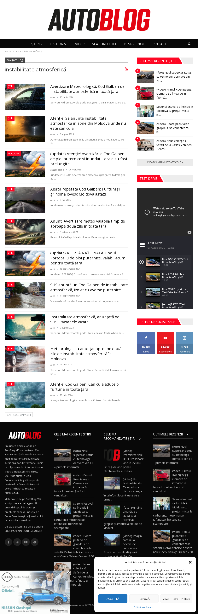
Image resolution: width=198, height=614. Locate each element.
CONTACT (158, 44)
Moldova (14, 153)
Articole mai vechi (19, 415)
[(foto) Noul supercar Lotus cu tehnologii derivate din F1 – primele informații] (145, 76)
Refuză (144, 598)
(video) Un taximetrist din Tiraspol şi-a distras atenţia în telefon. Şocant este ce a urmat (123, 489)
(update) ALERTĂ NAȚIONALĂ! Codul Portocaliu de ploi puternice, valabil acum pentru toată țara (87, 258)
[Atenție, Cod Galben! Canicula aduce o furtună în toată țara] (25, 395)
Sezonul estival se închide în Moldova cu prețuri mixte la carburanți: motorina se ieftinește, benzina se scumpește (73, 515)
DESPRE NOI (134, 44)
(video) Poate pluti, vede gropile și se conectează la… (172, 128)
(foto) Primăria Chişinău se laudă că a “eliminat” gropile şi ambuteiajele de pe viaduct (123, 518)
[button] (190, 562)
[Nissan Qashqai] (35, 592)
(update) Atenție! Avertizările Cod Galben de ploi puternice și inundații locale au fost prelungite (88, 158)
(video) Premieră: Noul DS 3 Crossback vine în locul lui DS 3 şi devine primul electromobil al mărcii (123, 461)
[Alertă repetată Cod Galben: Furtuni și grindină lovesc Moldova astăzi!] (25, 200)
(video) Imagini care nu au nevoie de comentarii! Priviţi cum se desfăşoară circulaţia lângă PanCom (123, 546)
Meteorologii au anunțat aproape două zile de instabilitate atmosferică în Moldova (85, 353)
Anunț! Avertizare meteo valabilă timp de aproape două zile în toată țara (87, 223)
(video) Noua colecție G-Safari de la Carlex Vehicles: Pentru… (174, 145)
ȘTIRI (35, 44)
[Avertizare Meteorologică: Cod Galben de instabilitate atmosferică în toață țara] (25, 97)
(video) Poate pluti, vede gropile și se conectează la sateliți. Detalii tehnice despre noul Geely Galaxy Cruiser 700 (74, 546)
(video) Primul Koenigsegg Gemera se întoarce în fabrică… (174, 93)
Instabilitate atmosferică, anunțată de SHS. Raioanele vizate (84, 319)
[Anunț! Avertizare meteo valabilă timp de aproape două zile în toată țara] (25, 232)
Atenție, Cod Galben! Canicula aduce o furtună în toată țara (84, 387)
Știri (10, 86)
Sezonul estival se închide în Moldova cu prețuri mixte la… (174, 111)
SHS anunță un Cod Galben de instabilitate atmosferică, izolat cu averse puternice (89, 287)
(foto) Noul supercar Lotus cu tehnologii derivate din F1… (174, 76)
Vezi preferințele (176, 598)
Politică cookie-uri (143, 607)
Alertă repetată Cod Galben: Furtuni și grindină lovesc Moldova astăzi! (85, 191)
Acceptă (113, 598)
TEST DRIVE (58, 44)
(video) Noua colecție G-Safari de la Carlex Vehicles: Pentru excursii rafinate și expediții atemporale (74, 574)
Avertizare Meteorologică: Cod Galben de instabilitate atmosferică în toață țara (87, 89)
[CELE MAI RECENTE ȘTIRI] (74, 438)
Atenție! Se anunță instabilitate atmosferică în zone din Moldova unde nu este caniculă (88, 123)
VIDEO (80, 44)
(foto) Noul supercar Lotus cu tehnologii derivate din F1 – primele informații (73, 459)
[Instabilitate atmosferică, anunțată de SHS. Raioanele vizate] (25, 327)
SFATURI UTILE (104, 44)
